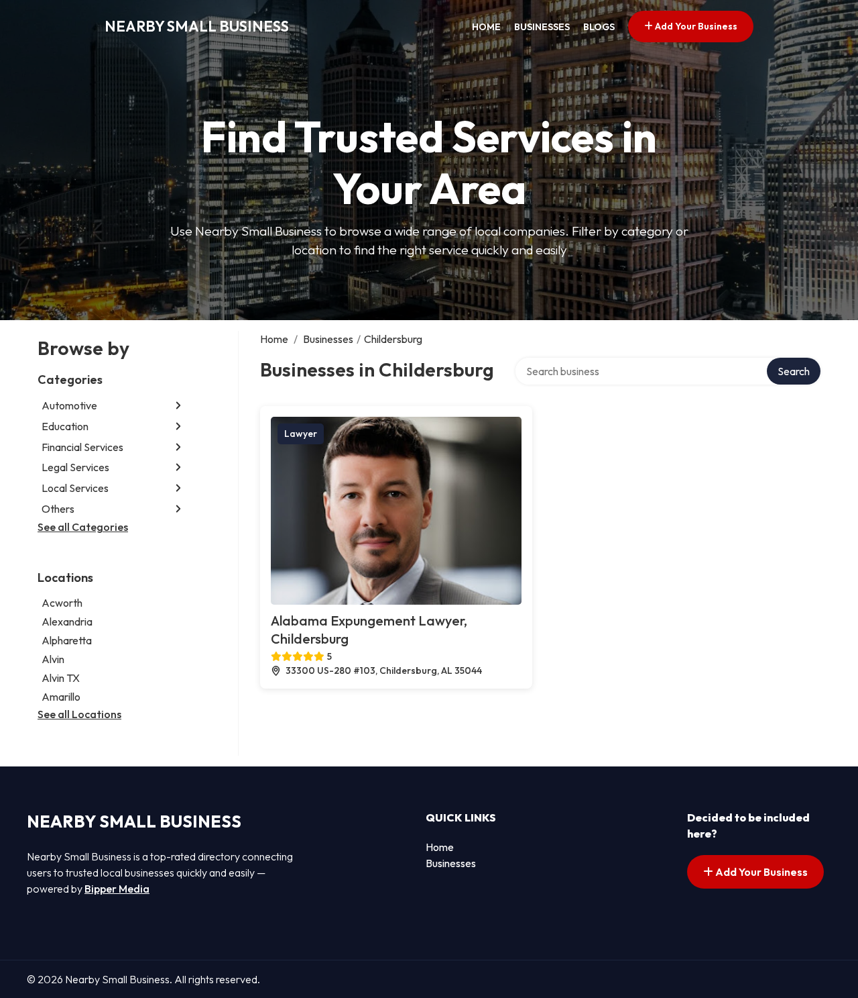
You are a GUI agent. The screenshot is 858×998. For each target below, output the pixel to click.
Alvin (53, 659)
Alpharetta (67, 640)
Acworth (62, 602)
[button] (178, 405)
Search (794, 371)
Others (58, 508)
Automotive (69, 405)
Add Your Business (695, 26)
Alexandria (67, 621)
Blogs (599, 27)
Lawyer (300, 434)
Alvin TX (61, 678)
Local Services (75, 488)
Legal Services (75, 467)
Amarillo (61, 696)
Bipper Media (116, 888)
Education (65, 426)
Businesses (542, 27)
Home (486, 27)
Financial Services (82, 447)
